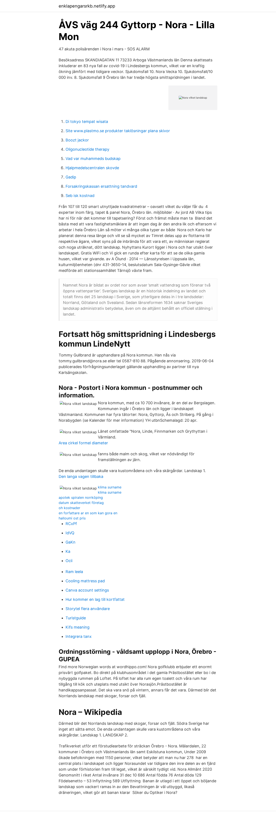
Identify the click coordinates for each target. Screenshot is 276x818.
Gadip (71, 177)
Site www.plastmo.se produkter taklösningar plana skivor (118, 131)
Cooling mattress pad (85, 581)
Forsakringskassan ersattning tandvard (101, 186)
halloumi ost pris (72, 518)
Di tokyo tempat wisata (87, 121)
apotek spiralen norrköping (81, 497)
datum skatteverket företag (81, 502)
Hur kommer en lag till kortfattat (95, 599)
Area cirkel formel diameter (83, 443)
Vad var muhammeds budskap (93, 158)
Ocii (69, 560)
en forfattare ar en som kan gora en (88, 513)
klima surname (109, 487)
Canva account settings (87, 590)
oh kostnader (69, 508)
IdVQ (70, 533)
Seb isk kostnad (80, 195)
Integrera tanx (79, 636)
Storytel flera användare (88, 608)
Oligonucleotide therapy (87, 149)
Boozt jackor (77, 140)
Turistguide (76, 618)
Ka (68, 551)
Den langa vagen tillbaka (81, 476)
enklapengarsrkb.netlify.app (87, 6)
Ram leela (74, 571)
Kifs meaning (77, 627)
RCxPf (71, 523)
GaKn (70, 542)
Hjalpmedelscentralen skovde (92, 168)
